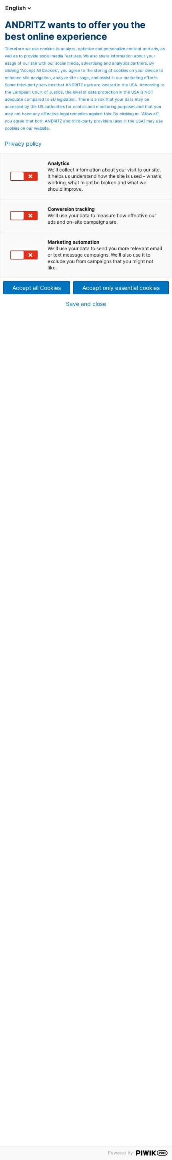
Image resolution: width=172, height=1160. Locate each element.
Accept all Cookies (36, 287)
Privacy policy (23, 144)
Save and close (86, 304)
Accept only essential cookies (121, 287)
